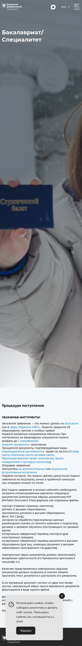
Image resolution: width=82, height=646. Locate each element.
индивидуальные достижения (22, 451)
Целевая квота (44, 455)
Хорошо (25, 630)
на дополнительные (31, 469)
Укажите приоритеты (16, 444)
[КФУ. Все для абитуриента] (12, 7)
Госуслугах (71, 423)
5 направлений (27, 441)
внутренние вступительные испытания (34, 470)
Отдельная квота (22, 455)
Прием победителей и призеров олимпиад (33, 460)
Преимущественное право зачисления (27, 458)
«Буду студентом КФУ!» (25, 427)
